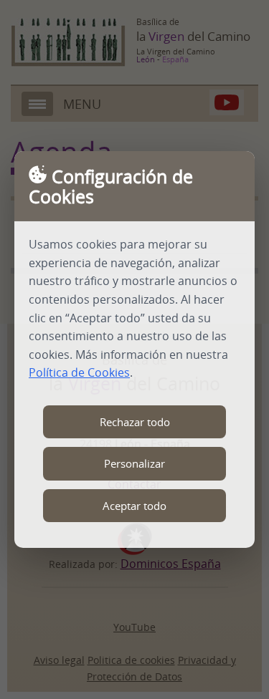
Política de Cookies (79, 372)
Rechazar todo (135, 422)
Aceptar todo (134, 505)
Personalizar (134, 463)
